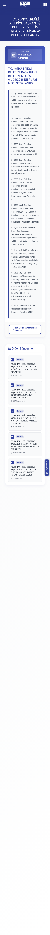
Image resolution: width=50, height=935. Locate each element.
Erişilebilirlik (47, 466)
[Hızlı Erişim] (45, 4)
